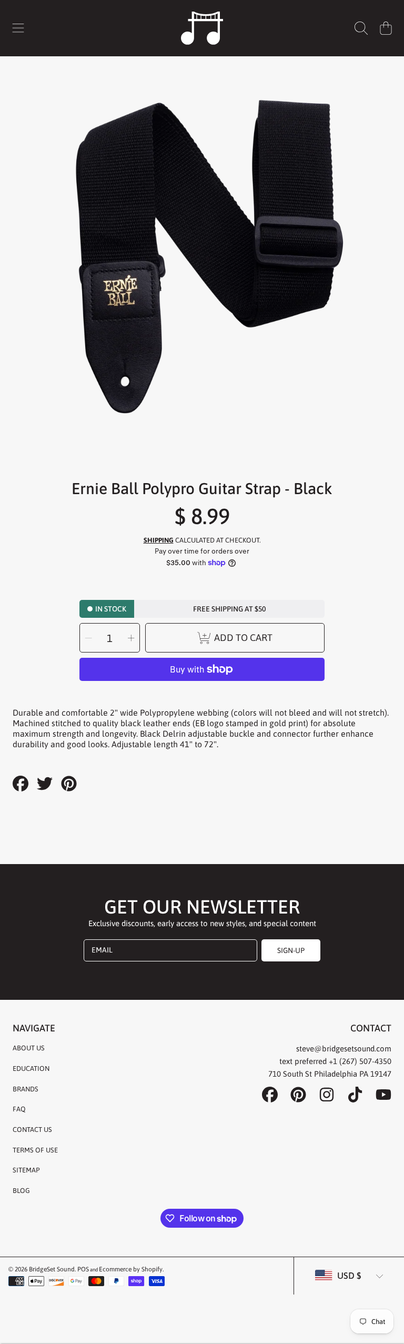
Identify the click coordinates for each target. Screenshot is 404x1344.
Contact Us (32, 1130)
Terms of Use (35, 1150)
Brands (25, 1089)
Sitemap (26, 1170)
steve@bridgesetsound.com (343, 1048)
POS (83, 1269)
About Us (29, 1048)
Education (31, 1068)
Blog (21, 1191)
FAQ (19, 1109)
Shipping (159, 540)
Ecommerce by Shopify (131, 1269)
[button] (18, 27)
